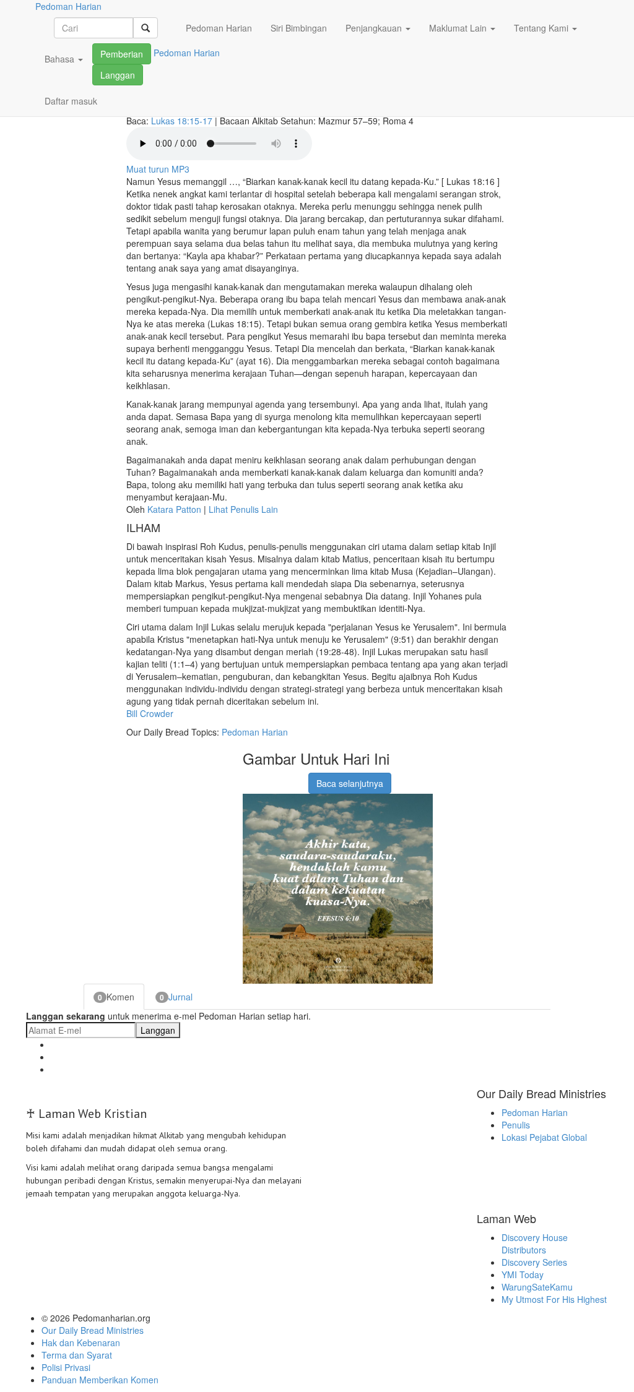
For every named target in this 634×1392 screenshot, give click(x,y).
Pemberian (121, 54)
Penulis (516, 1125)
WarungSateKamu (537, 1287)
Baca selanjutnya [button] (349, 783)
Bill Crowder (149, 713)
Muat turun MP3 (157, 169)
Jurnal (176, 996)
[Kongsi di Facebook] (251, 777)
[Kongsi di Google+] (266, 777)
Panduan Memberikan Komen (99, 1379)
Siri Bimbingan (299, 28)
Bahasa (61, 59)
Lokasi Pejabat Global (544, 1137)
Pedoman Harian (219, 28)
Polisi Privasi (65, 1367)
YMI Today (523, 1274)
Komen (116, 996)
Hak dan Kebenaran (80, 1342)
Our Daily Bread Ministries (92, 1330)
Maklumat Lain (459, 28)
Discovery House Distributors (535, 1243)
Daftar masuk (71, 101)
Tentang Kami (542, 28)
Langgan (117, 75)
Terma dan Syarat (76, 1355)
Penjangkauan (374, 28)
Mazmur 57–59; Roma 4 (366, 120)
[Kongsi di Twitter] (282, 777)
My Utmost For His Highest (554, 1299)
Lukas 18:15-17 (181, 120)
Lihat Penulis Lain (243, 509)
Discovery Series (534, 1262)
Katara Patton (174, 509)
